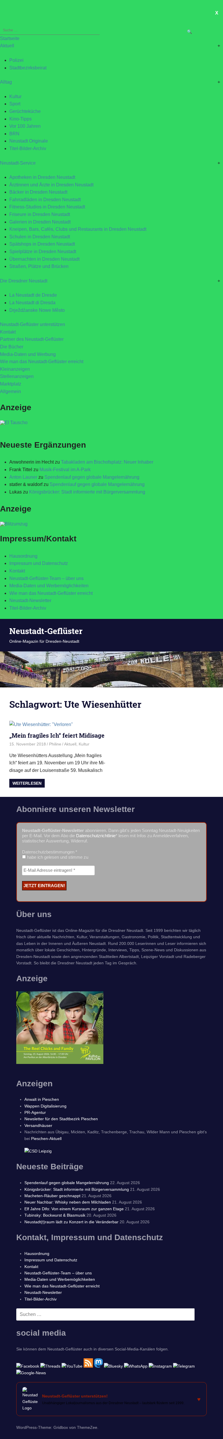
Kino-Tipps (20, 118)
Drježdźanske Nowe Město (37, 310)
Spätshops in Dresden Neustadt (42, 244)
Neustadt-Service (18, 163)
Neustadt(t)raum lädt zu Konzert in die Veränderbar (71, 1222)
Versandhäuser (38, 1125)
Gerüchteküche (25, 111)
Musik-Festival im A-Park (65, 469)
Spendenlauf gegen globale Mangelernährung (91, 477)
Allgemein (10, 391)
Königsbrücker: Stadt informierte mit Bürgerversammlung (87, 491)
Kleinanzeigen (15, 369)
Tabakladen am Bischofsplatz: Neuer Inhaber (107, 462)
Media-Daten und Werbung (28, 354)
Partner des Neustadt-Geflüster (32, 339)
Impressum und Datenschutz (38, 563)
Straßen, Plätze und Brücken (39, 266)
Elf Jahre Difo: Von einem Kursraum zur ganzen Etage (74, 1208)
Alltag (6, 82)
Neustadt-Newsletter (30, 600)
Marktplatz (10, 383)
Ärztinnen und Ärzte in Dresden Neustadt (51, 184)
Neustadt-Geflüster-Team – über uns (46, 578)
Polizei (16, 60)
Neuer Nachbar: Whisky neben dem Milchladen (67, 1202)
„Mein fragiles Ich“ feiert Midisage (57, 735)
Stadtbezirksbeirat (27, 67)
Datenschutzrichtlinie (96, 835)
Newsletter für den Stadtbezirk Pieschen (61, 1118)
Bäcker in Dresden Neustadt (38, 192)
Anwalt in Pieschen (41, 1099)
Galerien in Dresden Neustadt (40, 221)
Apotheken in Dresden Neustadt (42, 177)
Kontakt (8, 331)
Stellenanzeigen (17, 376)
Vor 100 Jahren (25, 126)
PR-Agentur (35, 1112)
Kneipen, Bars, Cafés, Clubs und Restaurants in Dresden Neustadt (77, 229)
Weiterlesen (27, 783)
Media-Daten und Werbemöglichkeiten (49, 585)
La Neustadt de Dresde (33, 295)
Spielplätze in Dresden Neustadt (42, 251)
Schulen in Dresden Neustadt (39, 236)
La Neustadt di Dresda (32, 302)
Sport (14, 103)
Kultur (15, 96)
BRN (14, 133)
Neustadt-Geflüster (45, 631)
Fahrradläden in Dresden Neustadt (45, 199)
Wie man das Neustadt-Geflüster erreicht (41, 361)
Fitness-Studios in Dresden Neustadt (47, 206)
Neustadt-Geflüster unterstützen (32, 324)
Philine (55, 744)
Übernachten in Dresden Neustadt (44, 259)
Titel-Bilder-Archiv (27, 148)
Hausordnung (23, 556)
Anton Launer (23, 477)
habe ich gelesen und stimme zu (57, 857)
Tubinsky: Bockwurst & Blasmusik (54, 1215)
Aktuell (7, 45)
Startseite (9, 38)
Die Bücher (11, 346)
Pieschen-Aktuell (46, 1138)
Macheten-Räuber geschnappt (52, 1195)
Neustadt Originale (28, 140)
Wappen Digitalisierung (45, 1106)
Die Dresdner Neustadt (23, 280)
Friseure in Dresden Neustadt (39, 214)
